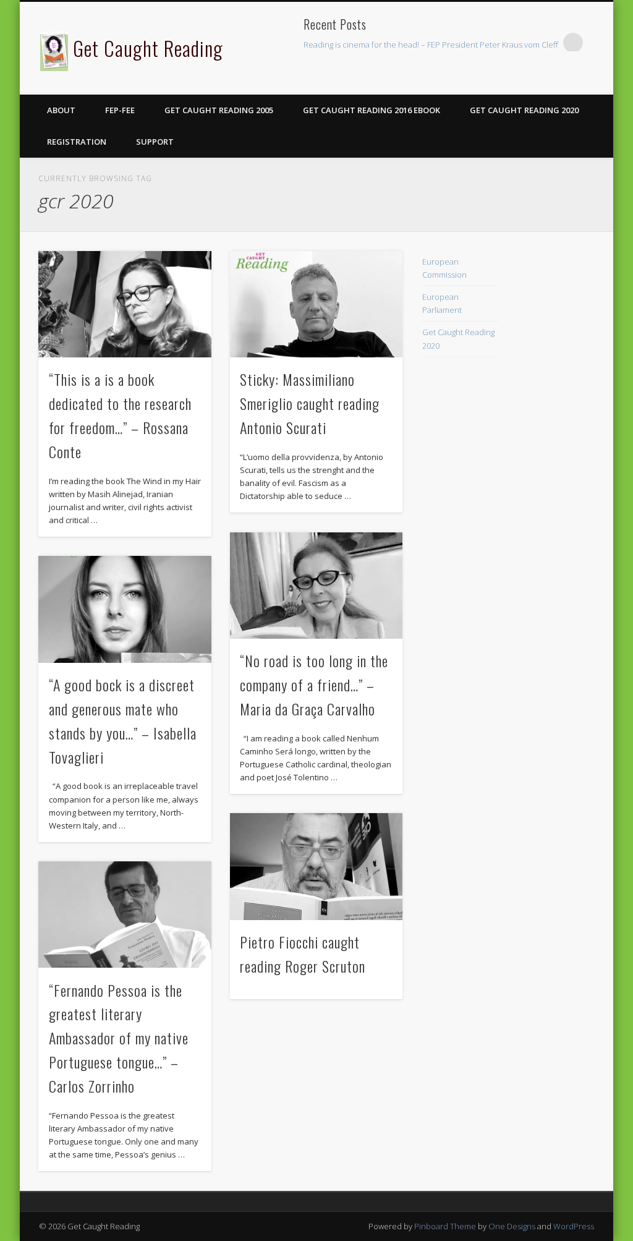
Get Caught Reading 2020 (524, 110)
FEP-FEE (120, 110)
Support (155, 141)
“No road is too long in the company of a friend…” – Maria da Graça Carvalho (314, 684)
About (61, 110)
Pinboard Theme (445, 1226)
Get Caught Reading (148, 47)
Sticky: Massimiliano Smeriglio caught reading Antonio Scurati (310, 403)
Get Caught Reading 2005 (218, 110)
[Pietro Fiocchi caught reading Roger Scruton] (316, 866)
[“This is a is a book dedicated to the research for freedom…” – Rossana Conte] (124, 304)
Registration (76, 141)
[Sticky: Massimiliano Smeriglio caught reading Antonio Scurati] (316, 304)
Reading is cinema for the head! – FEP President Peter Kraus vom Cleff (431, 44)
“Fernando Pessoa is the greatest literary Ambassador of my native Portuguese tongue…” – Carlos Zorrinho (119, 1038)
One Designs (511, 1226)
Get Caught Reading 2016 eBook (371, 110)
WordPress (573, 1226)
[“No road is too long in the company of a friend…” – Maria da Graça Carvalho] (316, 585)
